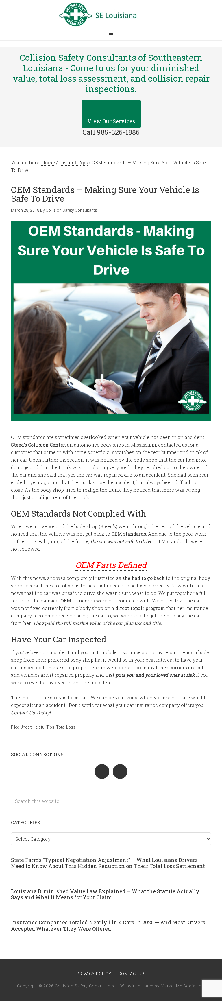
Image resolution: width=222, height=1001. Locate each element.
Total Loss (65, 727)
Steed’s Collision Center (38, 445)
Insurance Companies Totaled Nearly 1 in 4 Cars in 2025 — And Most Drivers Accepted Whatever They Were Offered (108, 925)
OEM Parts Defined (111, 565)
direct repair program (140, 608)
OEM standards (128, 534)
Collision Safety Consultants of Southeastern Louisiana (111, 14)
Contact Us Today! (31, 712)
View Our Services (111, 121)
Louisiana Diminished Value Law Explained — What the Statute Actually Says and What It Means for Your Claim (105, 894)
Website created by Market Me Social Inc (162, 986)
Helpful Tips (43, 727)
